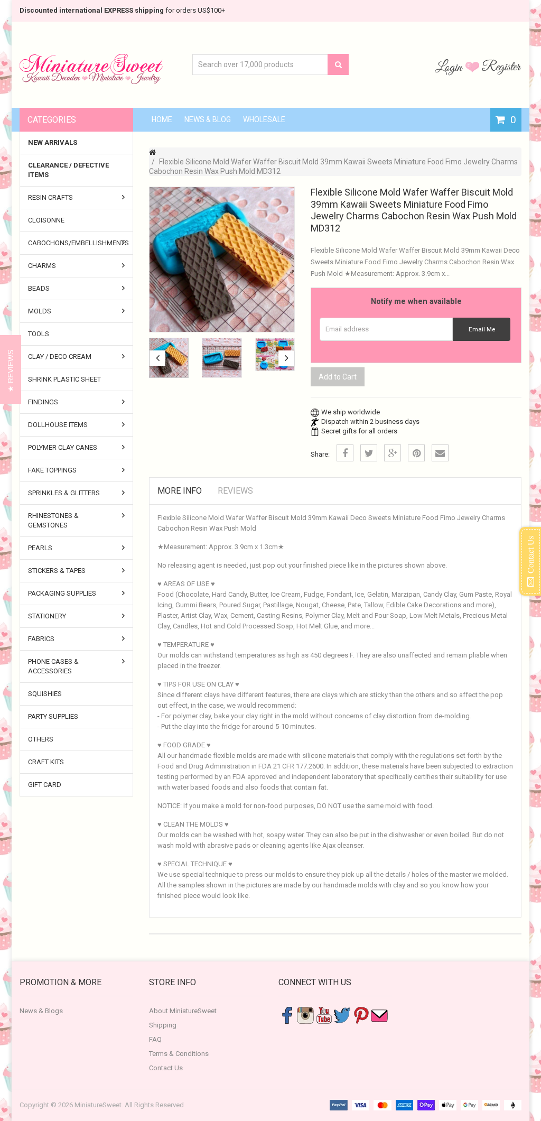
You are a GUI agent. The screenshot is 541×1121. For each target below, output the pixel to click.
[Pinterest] (416, 452)
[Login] (450, 66)
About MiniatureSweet (183, 1011)
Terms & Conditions (179, 1054)
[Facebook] (345, 452)
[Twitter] (368, 452)
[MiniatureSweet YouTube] (323, 1015)
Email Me (482, 329)
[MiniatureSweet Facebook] (286, 1015)
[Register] (501, 66)
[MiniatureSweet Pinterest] (360, 1015)
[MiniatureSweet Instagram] (305, 1015)
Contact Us (166, 1068)
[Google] (392, 452)
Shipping (162, 1025)
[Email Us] (379, 1015)
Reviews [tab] (235, 491)
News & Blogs (41, 1011)
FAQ (155, 1039)
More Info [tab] (179, 491)
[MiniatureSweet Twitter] (342, 1015)
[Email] (440, 452)
